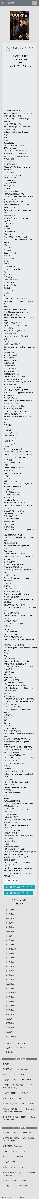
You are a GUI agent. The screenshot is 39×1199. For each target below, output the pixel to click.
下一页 (15, 881)
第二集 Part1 (10, 953)
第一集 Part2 (11, 914)
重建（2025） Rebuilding (12, 1146)
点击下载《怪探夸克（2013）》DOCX (19, 887)
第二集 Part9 (11, 988)
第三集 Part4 (11, 1010)
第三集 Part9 (11, 1032)
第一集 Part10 (11, 949)
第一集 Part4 (11, 923)
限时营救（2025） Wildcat (13, 1162)
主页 (7, 48)
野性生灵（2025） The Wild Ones (16, 1074)
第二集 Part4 (11, 966)
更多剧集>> (10, 1052)
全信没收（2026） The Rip (13, 1167)
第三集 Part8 (11, 1027)
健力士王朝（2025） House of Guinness (18, 1104)
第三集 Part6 (11, 1019)
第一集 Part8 (11, 940)
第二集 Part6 (11, 975)
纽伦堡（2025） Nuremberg (14, 1151)
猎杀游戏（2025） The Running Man (17, 1133)
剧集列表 (14, 48)
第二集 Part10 (11, 993)
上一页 (7, 881)
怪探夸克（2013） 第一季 (15, 1048)
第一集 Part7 (10, 936)
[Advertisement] (19, 88)
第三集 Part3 (11, 1006)
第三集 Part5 (11, 1014)
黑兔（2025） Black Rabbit (13, 1098)
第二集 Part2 (11, 958)
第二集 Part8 (11, 984)
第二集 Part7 (10, 979)
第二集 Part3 (11, 962)
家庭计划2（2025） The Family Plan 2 (17, 1180)
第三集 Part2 (11, 1001)
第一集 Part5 (11, 927)
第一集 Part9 (11, 945)
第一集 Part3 (11, 918)
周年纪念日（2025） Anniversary (15, 1186)
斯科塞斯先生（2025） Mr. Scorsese (17, 1069)
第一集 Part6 (11, 931)
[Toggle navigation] (34, 3)
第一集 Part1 (10, 910)
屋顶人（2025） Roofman (13, 1157)
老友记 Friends (8, 1064)
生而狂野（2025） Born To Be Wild (16, 1093)
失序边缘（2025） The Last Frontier (17, 1080)
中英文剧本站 (8, 3)
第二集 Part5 (11, 971)
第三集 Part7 (10, 1023)
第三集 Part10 (11, 1036)
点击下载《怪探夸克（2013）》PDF (18, 893)
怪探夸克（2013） (27, 48)
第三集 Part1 (10, 997)
